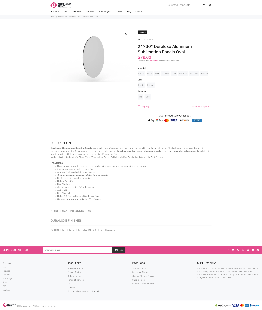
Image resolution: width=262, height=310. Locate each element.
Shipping (154, 60)
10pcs (147, 97)
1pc (140, 97)
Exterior (150, 85)
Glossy (141, 73)
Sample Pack (138, 280)
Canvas (165, 73)
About (5, 282)
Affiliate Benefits (75, 268)
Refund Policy (74, 276)
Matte (149, 73)
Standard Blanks (140, 268)
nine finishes (67, 157)
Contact (6, 290)
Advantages (8, 278)
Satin (157, 73)
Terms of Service (76, 280)
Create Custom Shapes (143, 283)
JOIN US (119, 250)
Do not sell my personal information (84, 291)
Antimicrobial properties (81, 178)
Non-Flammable (64, 193)
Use (4, 267)
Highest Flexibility (65, 181)
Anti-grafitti (62, 190)
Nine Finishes (63, 184)
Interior (141, 85)
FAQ (4, 286)
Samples (6, 275)
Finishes (6, 271)
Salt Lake (194, 73)
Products (7, 263)
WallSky (204, 73)
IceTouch (183, 73)
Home (52, 17)
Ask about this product (201, 106)
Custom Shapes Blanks (143, 276)
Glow (174, 73)
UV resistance (94, 199)
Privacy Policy (74, 272)
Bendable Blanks (140, 272)
